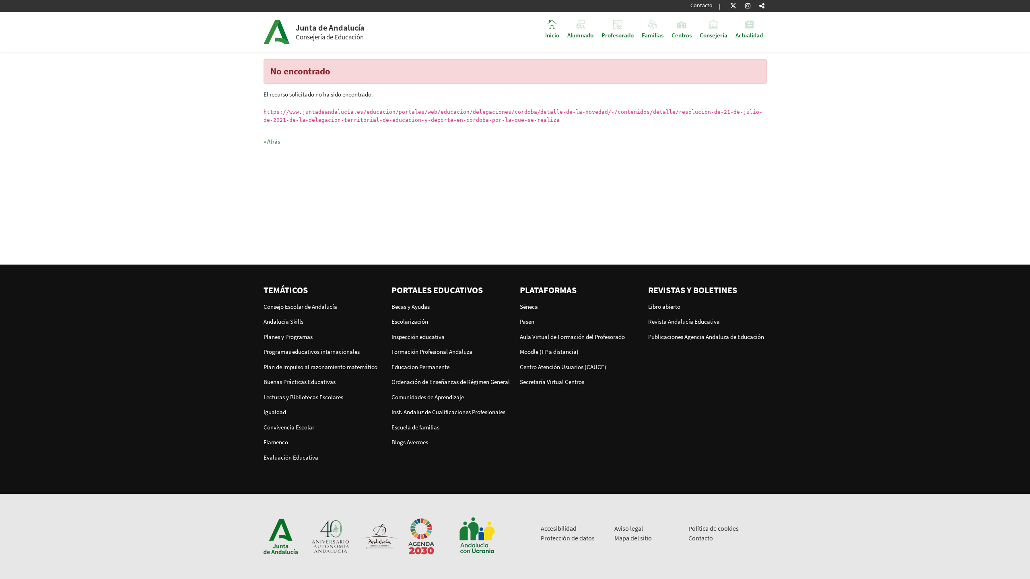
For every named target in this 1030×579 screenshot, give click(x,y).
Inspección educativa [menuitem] (418, 337)
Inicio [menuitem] (552, 34)
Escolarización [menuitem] (409, 321)
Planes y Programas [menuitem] (288, 337)
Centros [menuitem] (682, 34)
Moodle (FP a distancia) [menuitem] (549, 351)
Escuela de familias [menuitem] (415, 427)
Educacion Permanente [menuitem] (420, 367)
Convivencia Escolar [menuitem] (289, 427)
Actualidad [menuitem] (749, 34)
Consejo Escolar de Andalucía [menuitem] (300, 306)
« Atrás (272, 141)
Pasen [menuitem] (527, 321)
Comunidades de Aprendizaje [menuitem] (427, 397)
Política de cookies (713, 528)
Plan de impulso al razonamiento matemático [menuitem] (320, 367)
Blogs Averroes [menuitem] (409, 442)
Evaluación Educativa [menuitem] (291, 457)
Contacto (701, 5)
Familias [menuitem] (652, 34)
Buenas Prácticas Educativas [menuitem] (300, 382)
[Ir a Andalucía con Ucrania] (477, 536)
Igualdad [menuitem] (275, 412)
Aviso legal (628, 528)
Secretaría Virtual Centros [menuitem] (552, 382)
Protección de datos (568, 538)
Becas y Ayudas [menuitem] (410, 306)
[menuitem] (323, 290)
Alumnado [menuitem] (580, 34)
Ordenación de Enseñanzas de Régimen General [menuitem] (450, 382)
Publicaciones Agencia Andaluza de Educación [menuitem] (706, 337)
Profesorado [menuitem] (618, 34)
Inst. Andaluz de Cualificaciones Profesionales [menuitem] (448, 412)
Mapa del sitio (633, 538)
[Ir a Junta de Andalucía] (281, 536)
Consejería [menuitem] (713, 34)
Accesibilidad (559, 528)
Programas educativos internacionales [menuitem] (312, 351)
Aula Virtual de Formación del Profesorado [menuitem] (572, 337)
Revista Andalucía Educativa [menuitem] (684, 321)
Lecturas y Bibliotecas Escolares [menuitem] (303, 397)
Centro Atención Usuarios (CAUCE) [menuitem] (563, 367)
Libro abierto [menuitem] (664, 306)
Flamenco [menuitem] (276, 442)
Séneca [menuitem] (529, 306)
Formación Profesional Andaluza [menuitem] (431, 351)
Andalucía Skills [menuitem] (283, 321)
